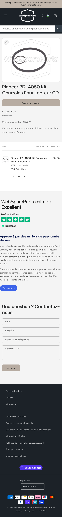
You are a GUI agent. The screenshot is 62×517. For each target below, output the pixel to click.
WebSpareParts (19, 507)
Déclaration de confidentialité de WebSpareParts (28, 429)
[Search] (58, 28)
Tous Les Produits (14, 391)
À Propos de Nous (14, 449)
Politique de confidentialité (35, 511)
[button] (6, 16)
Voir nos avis (8, 288)
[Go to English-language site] (49, 16)
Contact (9, 397)
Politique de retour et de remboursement (25, 442)
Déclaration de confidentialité (19, 423)
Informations (11, 404)
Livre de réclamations (16, 455)
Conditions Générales (16, 416)
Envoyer (11, 368)
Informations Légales (15, 436)
